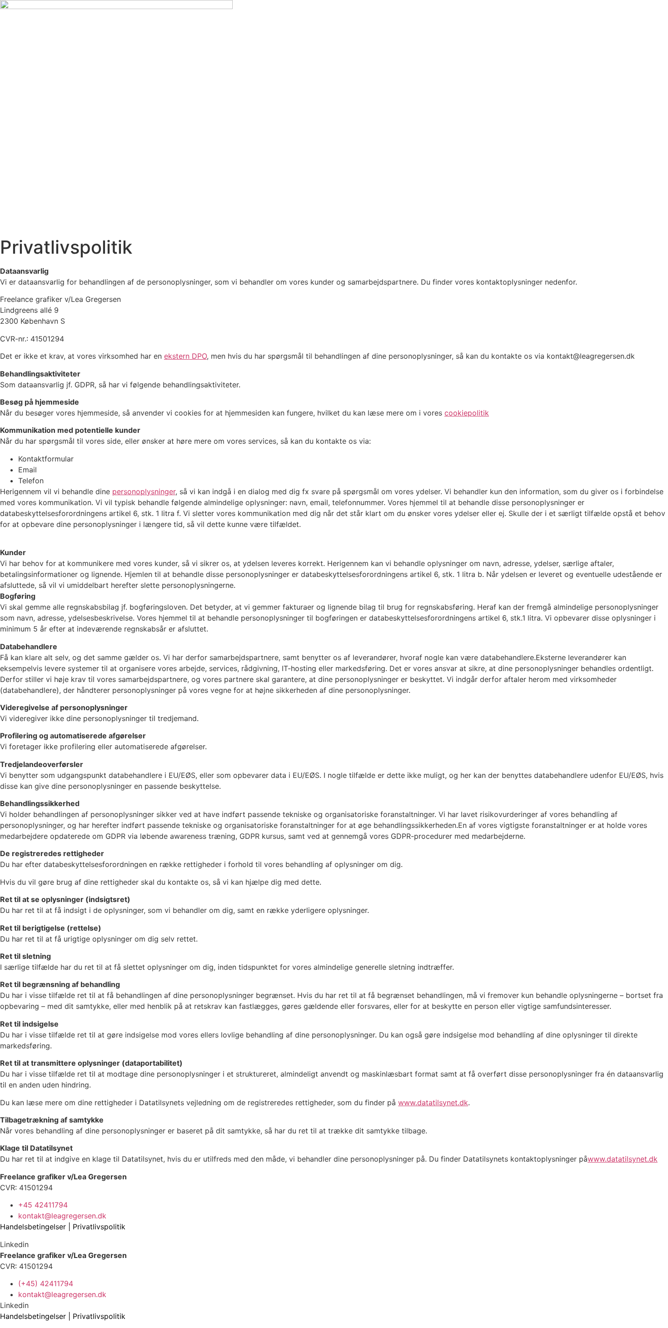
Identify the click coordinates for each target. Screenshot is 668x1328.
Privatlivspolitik (99, 1226)
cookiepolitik (466, 412)
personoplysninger (143, 491)
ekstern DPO (185, 356)
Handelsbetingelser (33, 1226)
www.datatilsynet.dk (433, 1102)
